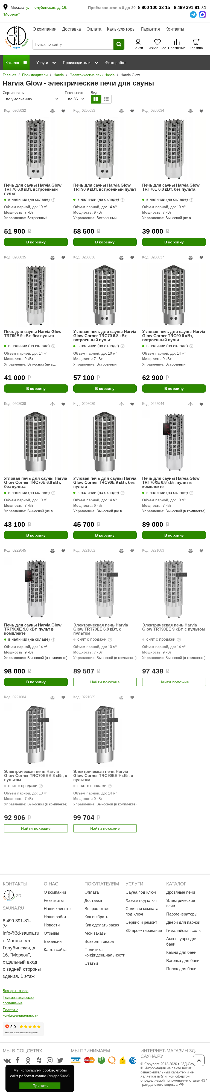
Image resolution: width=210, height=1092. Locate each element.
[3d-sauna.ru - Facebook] (17, 1060)
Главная (9, 75)
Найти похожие (105, 682)
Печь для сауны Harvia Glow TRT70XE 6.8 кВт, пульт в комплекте (171, 482)
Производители (35, 75)
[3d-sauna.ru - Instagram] (49, 1060)
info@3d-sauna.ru (21, 933)
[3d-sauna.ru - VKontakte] (7, 1060)
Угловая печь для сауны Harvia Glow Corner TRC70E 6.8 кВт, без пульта (35, 482)
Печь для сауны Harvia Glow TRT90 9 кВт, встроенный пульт (104, 187)
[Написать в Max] (202, 14)
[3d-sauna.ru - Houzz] (39, 1060)
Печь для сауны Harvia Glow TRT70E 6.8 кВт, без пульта (171, 187)
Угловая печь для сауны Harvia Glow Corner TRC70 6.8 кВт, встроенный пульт (104, 335)
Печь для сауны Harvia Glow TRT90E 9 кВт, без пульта (33, 333)
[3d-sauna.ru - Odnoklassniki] (28, 1060)
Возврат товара (15, 991)
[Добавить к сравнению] (53, 111)
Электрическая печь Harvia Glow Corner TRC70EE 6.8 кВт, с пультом (35, 775)
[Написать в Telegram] (193, 14)
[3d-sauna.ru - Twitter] (60, 1060)
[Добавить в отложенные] (63, 111)
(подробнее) (58, 1076)
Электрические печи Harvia (92, 75)
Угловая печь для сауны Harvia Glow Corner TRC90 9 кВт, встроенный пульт (173, 335)
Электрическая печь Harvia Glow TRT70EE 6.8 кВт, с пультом (100, 629)
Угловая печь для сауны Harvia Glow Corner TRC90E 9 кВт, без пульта (104, 482)
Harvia (59, 75)
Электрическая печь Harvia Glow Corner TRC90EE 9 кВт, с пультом (103, 775)
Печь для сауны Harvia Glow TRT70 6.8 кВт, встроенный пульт (33, 189)
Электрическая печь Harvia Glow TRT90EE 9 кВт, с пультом (173, 627)
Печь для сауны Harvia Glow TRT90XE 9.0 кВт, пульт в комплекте (33, 629)
